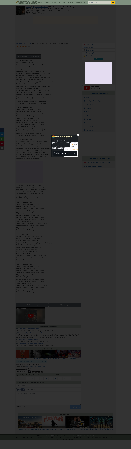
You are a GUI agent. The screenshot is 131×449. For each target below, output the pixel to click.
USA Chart (62, 2)
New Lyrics (53, 2)
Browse (40, 2)
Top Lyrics (79, 2)
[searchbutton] (113, 2)
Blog (84, 2)
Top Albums (70, 2)
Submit (47, 2)
